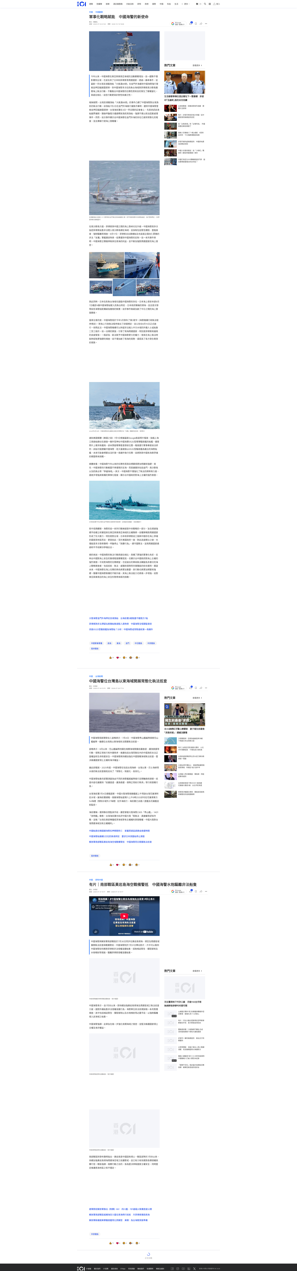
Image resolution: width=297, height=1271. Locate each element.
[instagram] (177, 1266)
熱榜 (146, 4)
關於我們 (97, 1266)
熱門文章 (169, 65)
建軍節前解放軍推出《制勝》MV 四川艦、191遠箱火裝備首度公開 (120, 1180)
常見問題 (131, 1266)
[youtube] (183, 1266)
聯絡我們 (140, 1266)
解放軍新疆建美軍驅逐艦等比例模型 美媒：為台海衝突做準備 (118, 1191)
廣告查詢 (114, 1266)
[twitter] (194, 1266)
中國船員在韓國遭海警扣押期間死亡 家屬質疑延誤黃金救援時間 (119, 831)
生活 (176, 4)
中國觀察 (99, 12)
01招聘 (105, 1266)
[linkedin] (188, 1266)
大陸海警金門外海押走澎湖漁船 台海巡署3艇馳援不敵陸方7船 (118, 618)
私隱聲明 (150, 1266)
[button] (196, 24)
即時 (139, 4)
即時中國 (99, 880)
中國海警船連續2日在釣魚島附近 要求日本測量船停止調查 (117, 836)
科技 (169, 4)
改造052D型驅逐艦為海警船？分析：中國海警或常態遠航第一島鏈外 (121, 629)
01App (122, 1266)
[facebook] (172, 1266)
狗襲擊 (99, 4)
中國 (161, 4)
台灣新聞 (99, 676)
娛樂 (108, 4)
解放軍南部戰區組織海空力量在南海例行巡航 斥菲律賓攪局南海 (119, 1186)
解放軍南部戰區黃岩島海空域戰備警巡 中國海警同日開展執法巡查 (120, 842)
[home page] (81, 4)
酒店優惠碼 (118, 4)
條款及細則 (160, 1266)
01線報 (88, 1266)
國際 (154, 4)
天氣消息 (130, 4)
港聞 (91, 4)
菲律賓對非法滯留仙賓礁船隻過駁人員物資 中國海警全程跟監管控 (120, 624)
